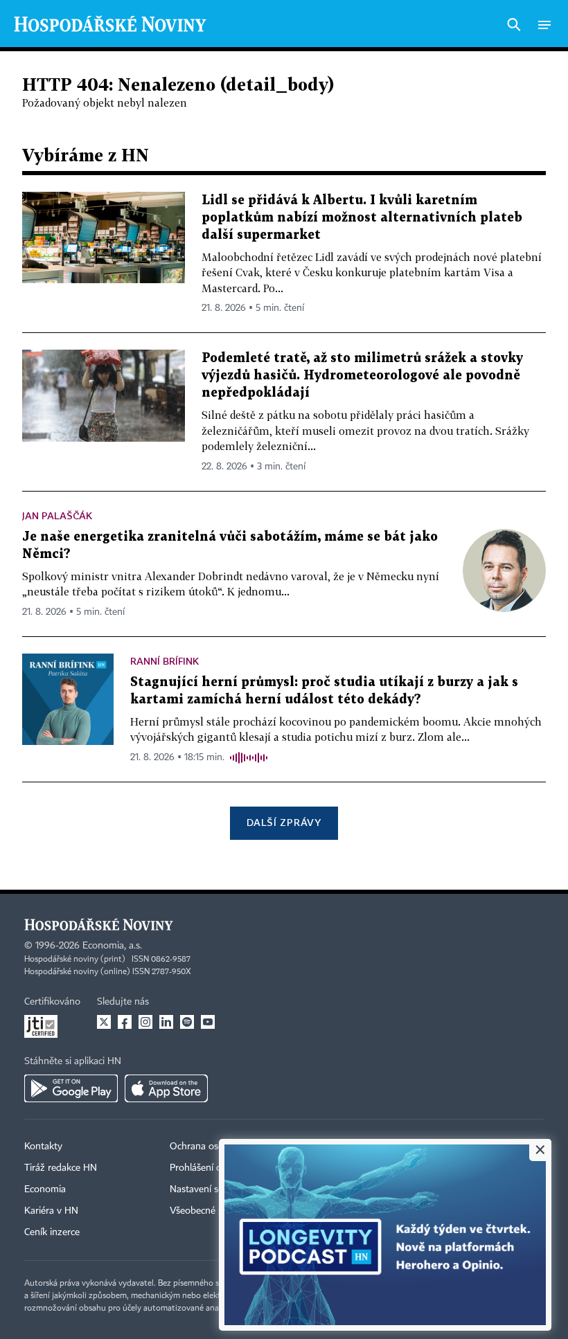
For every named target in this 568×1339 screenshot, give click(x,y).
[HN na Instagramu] (145, 1022)
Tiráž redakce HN (60, 1168)
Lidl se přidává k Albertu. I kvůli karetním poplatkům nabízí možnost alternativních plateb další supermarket (362, 218)
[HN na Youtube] (208, 1022)
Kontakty (43, 1146)
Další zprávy (284, 822)
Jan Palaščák (57, 515)
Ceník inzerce (52, 1232)
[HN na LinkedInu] (166, 1022)
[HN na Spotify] (187, 1022)
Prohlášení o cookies (213, 1168)
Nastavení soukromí (212, 1189)
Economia (45, 1189)
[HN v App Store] (166, 1088)
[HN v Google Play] (71, 1088)
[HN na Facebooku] (125, 1022)
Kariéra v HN (51, 1211)
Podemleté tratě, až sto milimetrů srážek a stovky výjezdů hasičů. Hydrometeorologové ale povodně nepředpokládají (362, 375)
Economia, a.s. (112, 946)
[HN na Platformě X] (104, 1022)
